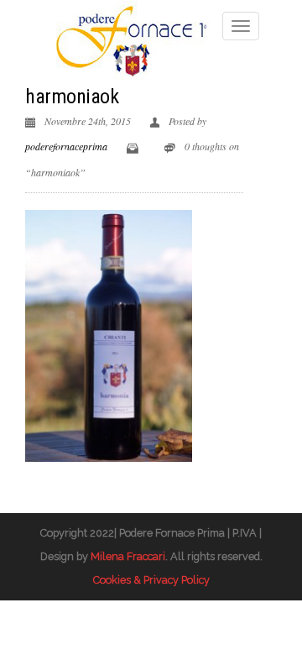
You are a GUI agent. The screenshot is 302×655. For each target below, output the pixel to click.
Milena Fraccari (128, 556)
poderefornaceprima (66, 146)
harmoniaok (71, 96)
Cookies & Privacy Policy (151, 580)
